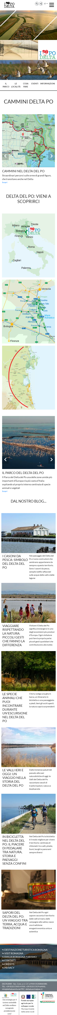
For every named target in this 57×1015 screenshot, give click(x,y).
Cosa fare (25, 85)
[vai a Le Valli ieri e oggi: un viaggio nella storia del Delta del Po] (28, 747)
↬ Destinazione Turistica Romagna (24, 949)
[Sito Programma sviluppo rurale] (47, 995)
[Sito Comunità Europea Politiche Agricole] (28, 996)
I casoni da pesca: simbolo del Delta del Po (15, 561)
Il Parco (6, 85)
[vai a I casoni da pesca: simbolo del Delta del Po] (28, 533)
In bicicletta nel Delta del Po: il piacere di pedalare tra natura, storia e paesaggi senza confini (14, 850)
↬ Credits (8, 964)
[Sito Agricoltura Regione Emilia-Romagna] (47, 1001)
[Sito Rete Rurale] (34, 996)
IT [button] (45, 4)
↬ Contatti (9, 960)
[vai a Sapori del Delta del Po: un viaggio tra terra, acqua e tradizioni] (28, 890)
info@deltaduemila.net (11, 989)
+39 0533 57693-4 (13, 986)
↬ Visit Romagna (12, 953)
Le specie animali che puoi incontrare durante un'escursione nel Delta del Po (14, 707)
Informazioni (47, 83)
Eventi (34, 83)
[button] (37, 4)
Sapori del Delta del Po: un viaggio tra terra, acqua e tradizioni (15, 920)
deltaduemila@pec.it (34, 989)
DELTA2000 (7, 984)
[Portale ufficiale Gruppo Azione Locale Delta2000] (5, 995)
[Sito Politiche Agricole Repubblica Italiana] (23, 996)
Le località (15, 85)
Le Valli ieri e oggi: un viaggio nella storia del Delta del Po (14, 777)
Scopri (4, 182)
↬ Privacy (8, 967)
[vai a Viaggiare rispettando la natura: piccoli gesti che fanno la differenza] (28, 603)
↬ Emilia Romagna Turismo (19, 956)
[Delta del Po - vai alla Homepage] (9, 4)
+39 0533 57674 (33, 986)
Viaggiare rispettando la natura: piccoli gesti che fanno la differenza (13, 635)
